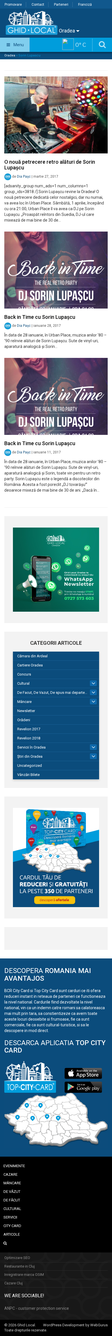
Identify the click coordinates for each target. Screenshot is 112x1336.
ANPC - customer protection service (36, 1308)
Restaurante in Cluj (19, 1266)
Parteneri (61, 5)
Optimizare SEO (17, 1258)
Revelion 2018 (28, 738)
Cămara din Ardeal (32, 656)
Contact (38, 5)
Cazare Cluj (13, 1283)
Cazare (10, 1174)
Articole (11, 1234)
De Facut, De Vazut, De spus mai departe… (52, 692)
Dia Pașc (24, 177)
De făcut (11, 1200)
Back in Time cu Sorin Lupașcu (39, 317)
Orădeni (23, 720)
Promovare (13, 5)
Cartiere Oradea (30, 665)
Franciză (85, 5)
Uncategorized (29, 765)
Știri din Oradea (30, 756)
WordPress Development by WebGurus (75, 1325)
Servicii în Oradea (31, 747)
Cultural (23, 683)
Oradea (67, 31)
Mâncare (24, 702)
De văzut (11, 1191)
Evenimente (14, 1166)
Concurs (24, 674)
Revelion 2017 (28, 729)
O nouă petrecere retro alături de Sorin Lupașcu (49, 165)
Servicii (10, 1217)
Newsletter (26, 711)
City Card (12, 1226)
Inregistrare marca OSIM (24, 1274)
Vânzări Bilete (28, 775)
